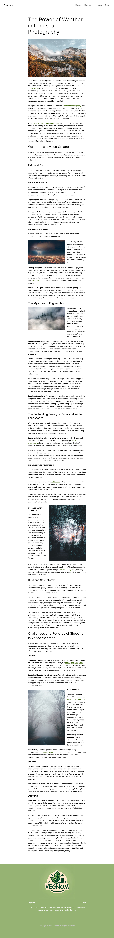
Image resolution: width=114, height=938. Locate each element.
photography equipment (74, 663)
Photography (88, 5)
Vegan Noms (8, 5)
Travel (107, 5)
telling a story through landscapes (46, 123)
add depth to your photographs (54, 752)
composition (36, 280)
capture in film (33, 88)
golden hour (55, 482)
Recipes (99, 5)
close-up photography (67, 570)
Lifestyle (78, 5)
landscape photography (72, 106)
